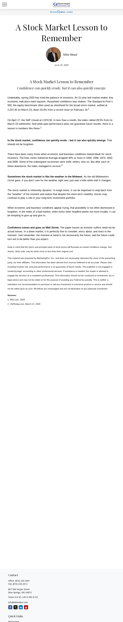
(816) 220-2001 (22, 580)
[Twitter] (16, 607)
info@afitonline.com (18, 602)
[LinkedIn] (21, 607)
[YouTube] (26, 607)
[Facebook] (10, 607)
